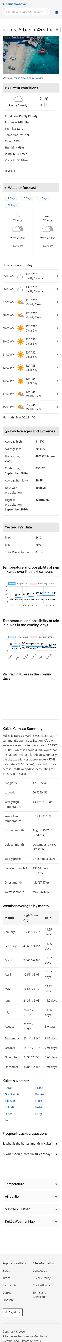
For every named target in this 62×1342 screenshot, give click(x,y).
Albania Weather (15, 4)
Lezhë (39, 1107)
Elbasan (10, 1101)
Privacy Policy (42, 1278)
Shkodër (10, 1107)
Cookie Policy (41, 1285)
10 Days (26, 198)
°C (41, 105)
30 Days (12, 205)
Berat (8, 1088)
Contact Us (40, 1270)
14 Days (42, 198)
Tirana (39, 1088)
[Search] (47, 11)
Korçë (39, 1114)
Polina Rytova (20, 78)
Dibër (8, 1114)
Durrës (39, 1094)
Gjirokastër (12, 1094)
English (12, 1312)
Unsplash (37, 78)
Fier (7, 1120)
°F (46, 105)
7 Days (11, 198)
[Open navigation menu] (56, 12)
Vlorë (38, 1101)
